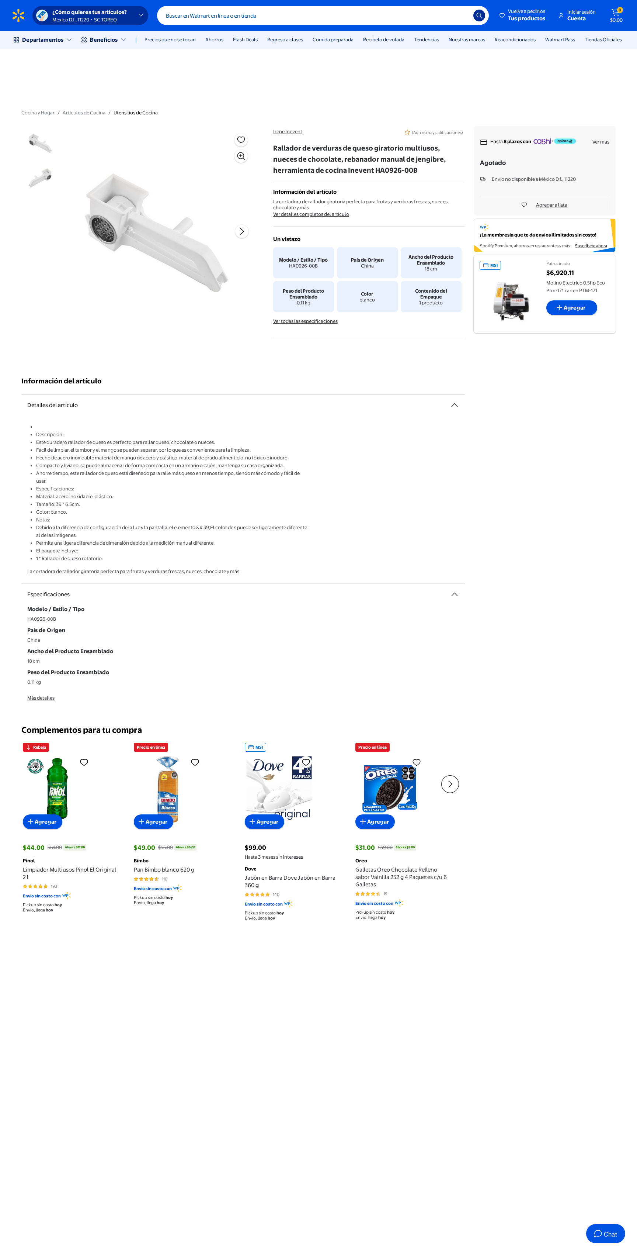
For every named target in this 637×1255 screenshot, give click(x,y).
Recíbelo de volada (383, 39)
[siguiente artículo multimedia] (241, 231)
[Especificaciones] (454, 594)
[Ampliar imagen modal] (241, 156)
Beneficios (104, 39)
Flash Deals (245, 39)
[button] (523, 15)
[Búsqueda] (479, 15)
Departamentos (42, 39)
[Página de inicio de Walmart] (18, 15)
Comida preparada (333, 39)
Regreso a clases (285, 39)
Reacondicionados (515, 39)
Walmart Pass (560, 39)
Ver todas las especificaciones (305, 321)
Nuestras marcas (467, 39)
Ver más (600, 142)
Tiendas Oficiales (603, 39)
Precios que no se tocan (170, 39)
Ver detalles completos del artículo (311, 214)
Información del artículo (61, 381)
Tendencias (426, 39)
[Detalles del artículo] (454, 405)
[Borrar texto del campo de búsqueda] (462, 15)
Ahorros (214, 39)
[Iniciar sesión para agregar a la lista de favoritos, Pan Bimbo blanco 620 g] (195, 762)
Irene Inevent (287, 131)
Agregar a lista (551, 205)
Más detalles (41, 698)
